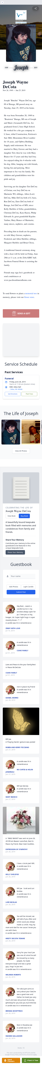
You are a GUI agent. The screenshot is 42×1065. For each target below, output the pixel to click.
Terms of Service (27, 1055)
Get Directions (12, 394)
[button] (21, 721)
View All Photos (21, 451)
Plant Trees (29, 394)
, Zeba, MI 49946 (15, 389)
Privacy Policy (14, 1055)
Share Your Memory (15, 552)
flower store (29, 297)
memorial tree (31, 293)
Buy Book (24, 516)
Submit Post (21, 592)
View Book (11, 516)
